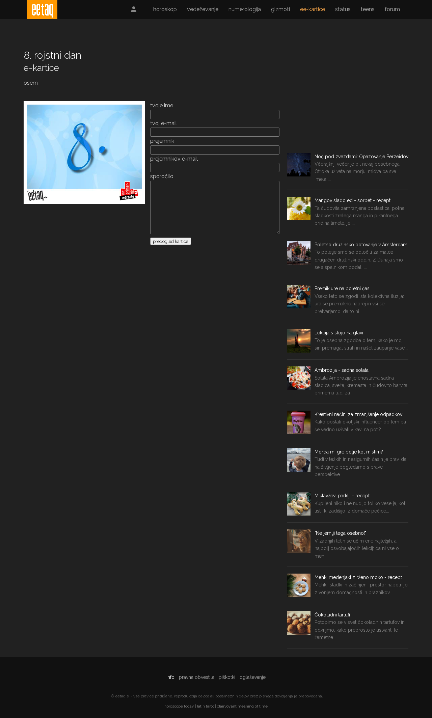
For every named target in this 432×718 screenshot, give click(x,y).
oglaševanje (253, 677)
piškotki (227, 677)
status (343, 9)
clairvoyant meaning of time (242, 706)
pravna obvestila (196, 677)
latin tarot (205, 706)
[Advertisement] (347, 95)
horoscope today (179, 706)
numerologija (244, 9)
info (170, 677)
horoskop (165, 9)
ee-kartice (312, 9)
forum (392, 9)
